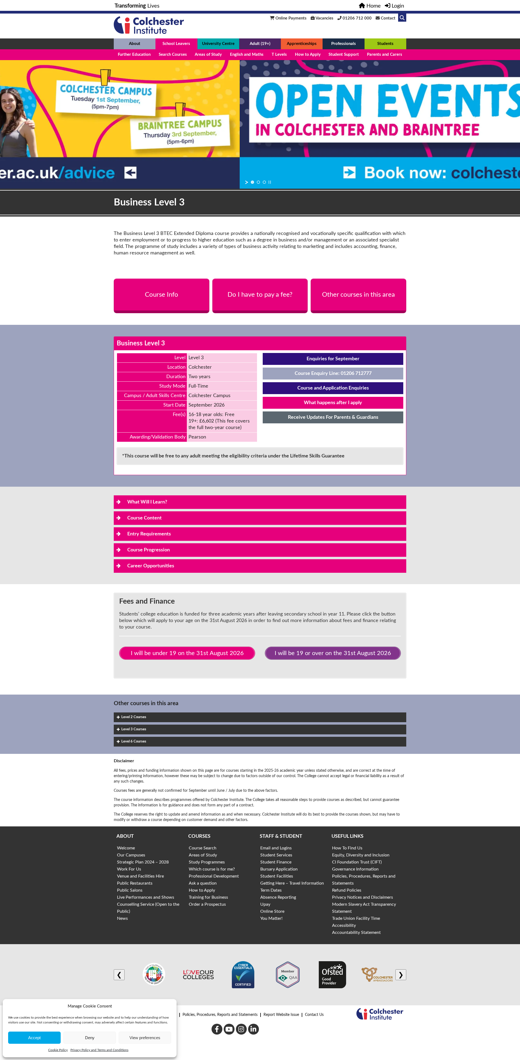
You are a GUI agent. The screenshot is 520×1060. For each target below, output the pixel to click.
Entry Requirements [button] (149, 534)
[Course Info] (161, 294)
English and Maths (247, 55)
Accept (34, 1037)
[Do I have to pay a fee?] (260, 294)
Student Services (276, 855)
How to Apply (308, 55)
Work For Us (129, 869)
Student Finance (275, 862)
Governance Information (355, 869)
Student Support (344, 55)
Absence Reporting (278, 897)
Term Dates (271, 890)
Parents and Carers (384, 55)
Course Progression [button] (148, 550)
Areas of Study (208, 55)
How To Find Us (347, 848)
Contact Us (314, 1015)
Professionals (343, 44)
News (122, 918)
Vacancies (324, 18)
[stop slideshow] (270, 182)
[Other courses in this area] (358, 294)
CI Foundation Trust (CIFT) (357, 862)
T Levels (279, 55)
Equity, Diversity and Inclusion (360, 855)
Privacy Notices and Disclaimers (362, 897)
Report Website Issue (281, 1015)
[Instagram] (241, 1029)
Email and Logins (276, 848)
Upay (265, 904)
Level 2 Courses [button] (133, 717)
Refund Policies (346, 890)
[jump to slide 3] (264, 182)
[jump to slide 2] (258, 182)
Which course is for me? (212, 869)
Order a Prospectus (207, 904)
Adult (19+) (260, 44)
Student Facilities (276, 876)
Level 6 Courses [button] (133, 741)
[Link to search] (402, 18)
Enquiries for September (333, 358)
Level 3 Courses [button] (133, 729)
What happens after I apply (333, 402)
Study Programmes (207, 862)
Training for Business (208, 897)
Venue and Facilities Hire (140, 876)
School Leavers (176, 44)
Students (385, 44)
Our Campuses (131, 855)
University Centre (218, 44)
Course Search (202, 848)
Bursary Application (279, 869)
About (134, 44)
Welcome (126, 848)
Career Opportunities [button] (150, 566)
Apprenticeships (302, 44)
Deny (90, 1037)
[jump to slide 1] (252, 182)
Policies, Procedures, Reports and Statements (220, 1015)
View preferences (144, 1037)
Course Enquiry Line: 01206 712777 (333, 373)
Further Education (134, 55)
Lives (137, 6)
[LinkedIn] (253, 1029)
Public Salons (129, 890)
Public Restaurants (134, 883)
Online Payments (290, 18)
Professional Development (214, 876)
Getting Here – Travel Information (292, 883)
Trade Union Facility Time (356, 918)
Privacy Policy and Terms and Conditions (99, 1050)
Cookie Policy (58, 1050)
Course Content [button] (144, 518)
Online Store (272, 911)
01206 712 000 (357, 18)
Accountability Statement (356, 932)
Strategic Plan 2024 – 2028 (143, 862)
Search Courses (173, 55)
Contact (387, 18)
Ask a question (203, 883)
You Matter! (271, 918)
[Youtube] (229, 1029)
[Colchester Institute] (149, 32)
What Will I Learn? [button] (147, 502)
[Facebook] (217, 1029)
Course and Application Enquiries (333, 388)
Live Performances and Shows (145, 897)
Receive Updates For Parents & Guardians (333, 417)
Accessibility (344, 925)
